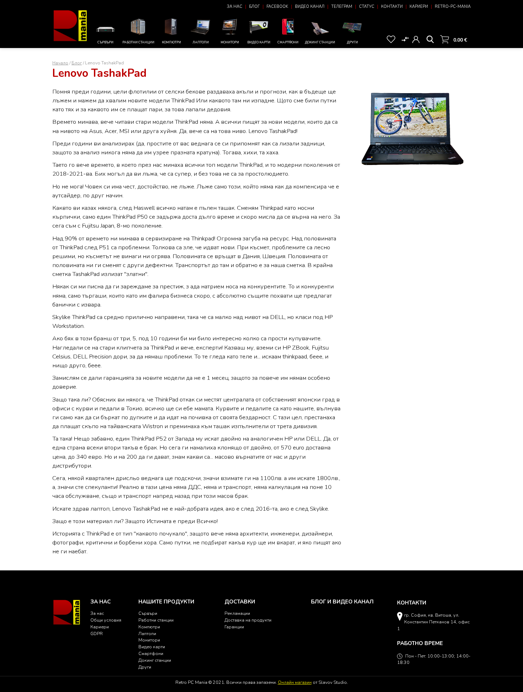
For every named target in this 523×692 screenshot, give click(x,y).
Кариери (419, 6)
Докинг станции (320, 42)
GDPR (96, 633)
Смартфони (288, 42)
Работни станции (138, 42)
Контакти (392, 6)
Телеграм (341, 6)
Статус (366, 6)
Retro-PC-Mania (453, 6)
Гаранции (234, 627)
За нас (234, 6)
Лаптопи (200, 42)
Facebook (277, 6)
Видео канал (309, 6)
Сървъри (105, 42)
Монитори (230, 42)
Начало (60, 63)
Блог (254, 6)
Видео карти (258, 42)
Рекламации (237, 613)
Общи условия (105, 620)
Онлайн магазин (295, 682)
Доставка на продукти (247, 620)
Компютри (171, 42)
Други (352, 42)
